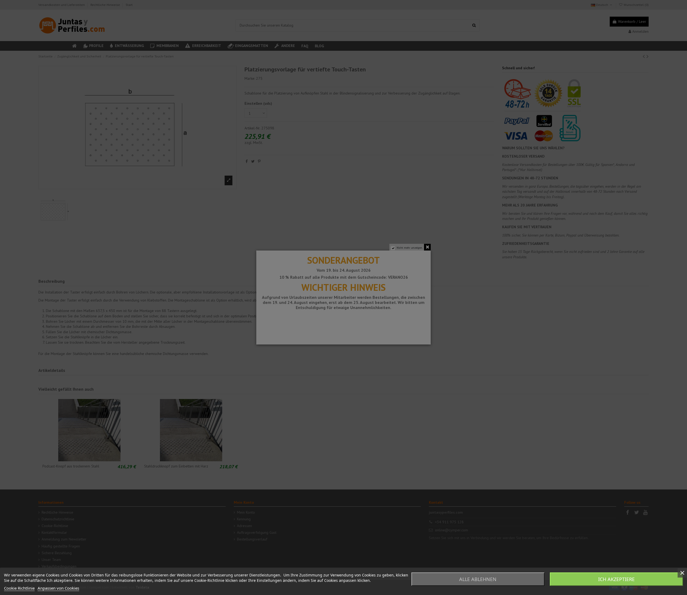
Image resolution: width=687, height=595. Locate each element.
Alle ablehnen (477, 579)
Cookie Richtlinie (19, 588)
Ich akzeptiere (616, 579)
